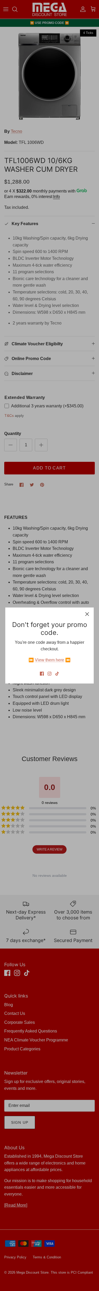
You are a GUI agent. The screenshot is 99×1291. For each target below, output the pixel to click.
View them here (49, 660)
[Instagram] (49, 674)
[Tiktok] (57, 674)
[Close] (87, 614)
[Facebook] (42, 674)
